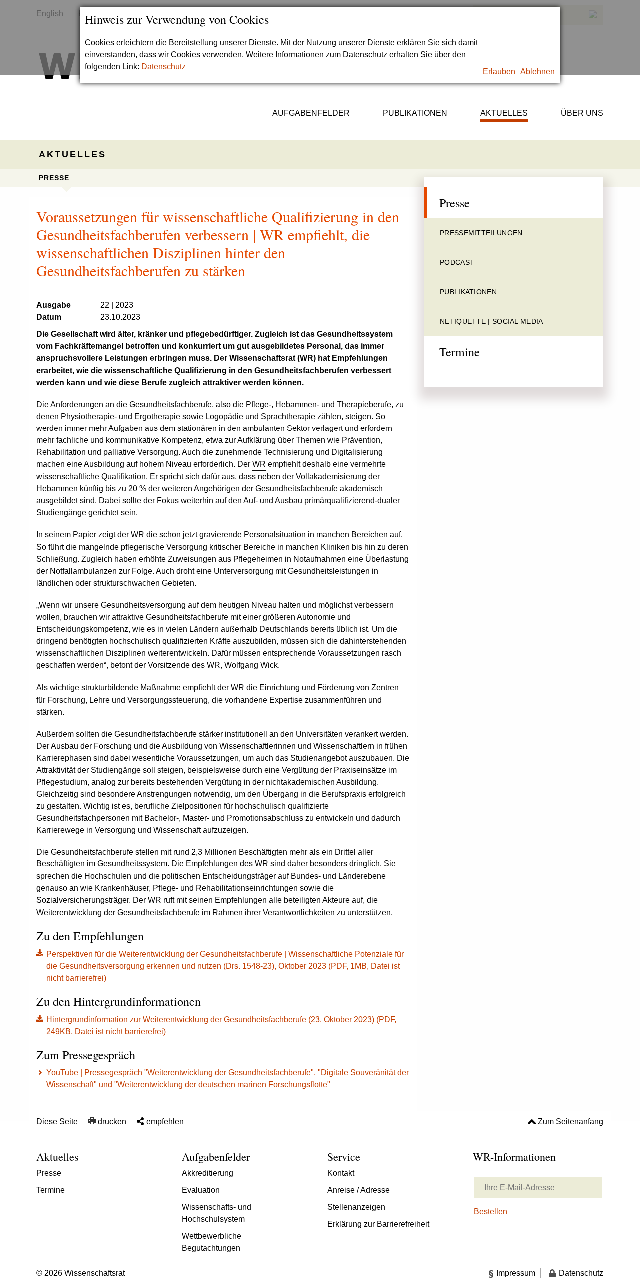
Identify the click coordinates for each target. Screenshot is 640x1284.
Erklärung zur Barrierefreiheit (379, 1224)
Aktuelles (504, 113)
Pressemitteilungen (481, 233)
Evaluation (201, 1190)
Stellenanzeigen (357, 1207)
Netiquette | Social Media (492, 321)
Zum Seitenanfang (571, 1121)
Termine (460, 352)
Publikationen (415, 113)
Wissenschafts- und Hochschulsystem (217, 1213)
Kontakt (341, 1173)
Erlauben (499, 71)
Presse (54, 178)
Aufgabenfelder (311, 113)
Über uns (582, 113)
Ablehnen (537, 71)
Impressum (516, 1273)
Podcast (457, 262)
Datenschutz (164, 66)
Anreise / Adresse (359, 1190)
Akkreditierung (208, 1173)
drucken (112, 1121)
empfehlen (165, 1121)
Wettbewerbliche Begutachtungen (212, 1242)
